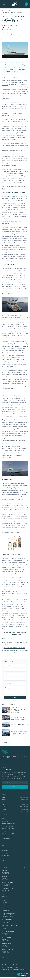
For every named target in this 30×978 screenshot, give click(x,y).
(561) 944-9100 (24, 811)
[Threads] (16, 964)
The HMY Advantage (7, 848)
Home (3, 10)
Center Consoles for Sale (8, 828)
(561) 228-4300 (24, 806)
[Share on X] (7, 34)
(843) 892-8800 (24, 802)
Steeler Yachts (5, 814)
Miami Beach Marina (7, 901)
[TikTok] (13, 964)
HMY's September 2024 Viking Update (14, 647)
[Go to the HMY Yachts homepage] (15, 4)
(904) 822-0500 (5, 898)
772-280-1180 (5, 879)
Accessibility (13, 971)
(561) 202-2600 (6, 761)
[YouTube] (5, 964)
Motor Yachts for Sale (7, 826)
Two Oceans (5, 806)
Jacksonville (5, 894)
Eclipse (3, 804)
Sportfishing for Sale (7, 821)
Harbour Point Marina (7, 882)
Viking (3, 797)
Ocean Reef (5, 907)
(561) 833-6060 (5, 922)
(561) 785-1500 (24, 809)
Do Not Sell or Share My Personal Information (13, 969)
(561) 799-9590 (5, 885)
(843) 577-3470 (5, 952)
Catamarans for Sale (7, 836)
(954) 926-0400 (5, 891)
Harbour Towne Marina (7, 888)
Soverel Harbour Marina (8, 931)
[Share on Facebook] (3, 34)
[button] (15, 50)
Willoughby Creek (6, 943)
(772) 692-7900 (5, 940)
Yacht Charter (5, 858)
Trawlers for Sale (6, 838)
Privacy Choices (14, 967)
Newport (4, 955)
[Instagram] (8, 964)
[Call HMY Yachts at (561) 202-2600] (26, 4)
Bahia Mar (4, 870)
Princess (4, 799)
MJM (3, 811)
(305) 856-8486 (5, 904)
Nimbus (4, 809)
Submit (15, 697)
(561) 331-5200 (24, 797)
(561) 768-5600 (24, 799)
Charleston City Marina (7, 949)
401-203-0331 (5, 959)
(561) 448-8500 (24, 804)
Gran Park (4, 876)
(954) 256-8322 (5, 873)
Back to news (6, 742)
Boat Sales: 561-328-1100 (7, 916)
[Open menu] (4, 4)
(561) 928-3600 (24, 814)
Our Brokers (5, 853)
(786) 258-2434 (5, 910)
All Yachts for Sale (6, 841)
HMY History (5, 850)
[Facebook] (2, 964)
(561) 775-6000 (5, 934)
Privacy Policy (5, 967)
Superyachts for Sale (7, 831)
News (7, 10)
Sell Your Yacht (5, 855)
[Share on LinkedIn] (11, 34)
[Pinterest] (18, 964)
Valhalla (4, 802)
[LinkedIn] (10, 964)
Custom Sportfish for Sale (8, 823)
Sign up (15, 786)
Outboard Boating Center (8, 913)
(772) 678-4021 (5, 928)
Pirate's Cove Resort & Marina (9, 925)
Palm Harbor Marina (7, 919)
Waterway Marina (6, 937)
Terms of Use (5, 971)
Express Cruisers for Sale (8, 833)
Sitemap (20, 971)
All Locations (24, 867)
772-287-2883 (5, 946)
